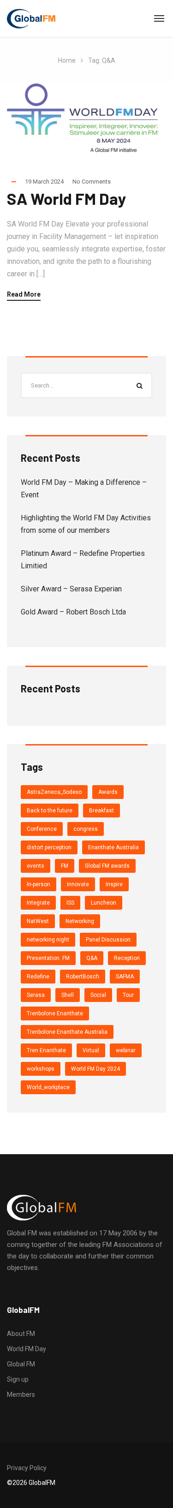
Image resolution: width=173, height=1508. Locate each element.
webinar (126, 1050)
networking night (48, 939)
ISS (70, 903)
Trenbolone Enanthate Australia (67, 1032)
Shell (67, 995)
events (35, 866)
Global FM (21, 1364)
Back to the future (49, 810)
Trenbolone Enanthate (55, 1013)
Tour (128, 995)
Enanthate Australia (113, 847)
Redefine (38, 976)
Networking (80, 921)
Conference (42, 829)
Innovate (78, 884)
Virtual (91, 1050)
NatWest (38, 921)
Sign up (18, 1379)
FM (64, 866)
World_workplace (48, 1087)
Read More (24, 294)
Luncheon (103, 903)
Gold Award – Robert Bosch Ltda (73, 612)
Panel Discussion (108, 939)
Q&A (91, 958)
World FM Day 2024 (95, 1069)
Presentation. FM (48, 958)
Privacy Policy (27, 1468)
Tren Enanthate (46, 1050)
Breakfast (101, 810)
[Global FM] (31, 18)
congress (85, 829)
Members (21, 1394)
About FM (21, 1333)
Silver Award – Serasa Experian (71, 588)
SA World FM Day (66, 198)
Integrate (38, 903)
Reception (127, 958)
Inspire (114, 884)
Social (98, 995)
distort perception (49, 847)
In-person (38, 884)
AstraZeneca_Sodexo (54, 792)
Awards (108, 792)
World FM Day (26, 1349)
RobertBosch (82, 976)
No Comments (91, 181)
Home (67, 60)
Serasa (36, 995)
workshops (40, 1069)
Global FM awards (107, 866)
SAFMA (125, 976)
